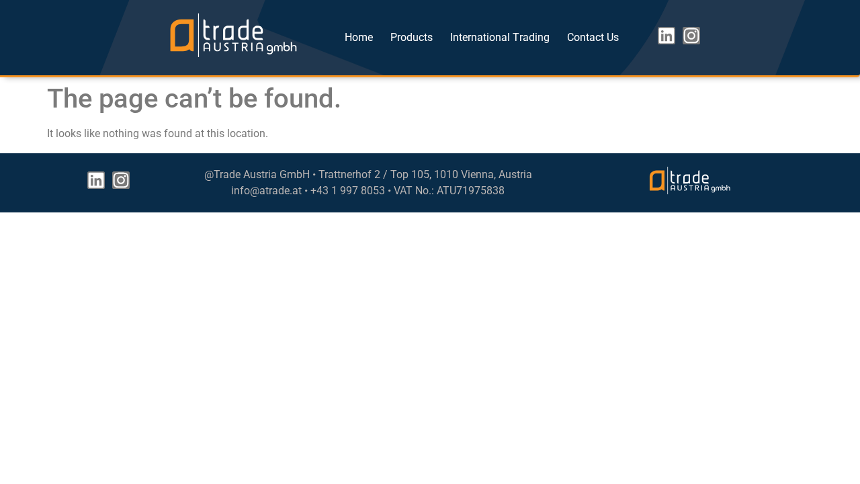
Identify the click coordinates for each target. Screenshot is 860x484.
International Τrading (500, 37)
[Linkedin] (666, 35)
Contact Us (593, 37)
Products (411, 37)
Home (359, 37)
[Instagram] (691, 35)
